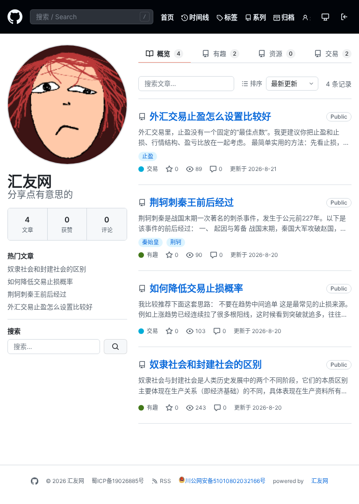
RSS (165, 480)
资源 (281, 53)
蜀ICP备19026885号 (118, 480)
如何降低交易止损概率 (40, 281)
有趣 (225, 53)
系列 (258, 17)
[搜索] (115, 346)
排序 (256, 83)
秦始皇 (150, 242)
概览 (168, 53)
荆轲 (175, 242)
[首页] (14, 16)
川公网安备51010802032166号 (225, 480)
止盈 (147, 156)
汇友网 (319, 480)
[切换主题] (325, 16)
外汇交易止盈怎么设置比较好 (50, 307)
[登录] (344, 16)
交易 (337, 53)
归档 (287, 17)
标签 (230, 17)
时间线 (198, 17)
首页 (167, 17)
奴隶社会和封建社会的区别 (46, 269)
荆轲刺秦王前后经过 (36, 294)
